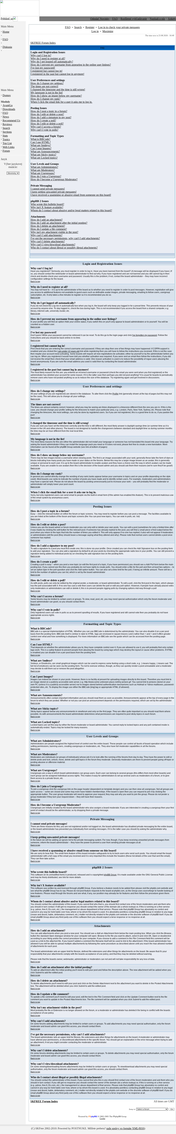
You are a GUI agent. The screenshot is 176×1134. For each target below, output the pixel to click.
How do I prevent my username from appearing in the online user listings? (71, 64)
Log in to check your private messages (119, 27)
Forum (6, 150)
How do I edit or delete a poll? (47, 123)
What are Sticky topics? (43, 154)
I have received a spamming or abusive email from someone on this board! (71, 194)
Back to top (35, 281)
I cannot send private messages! (48, 188)
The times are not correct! (44, 86)
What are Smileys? (41, 145)
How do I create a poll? (43, 120)
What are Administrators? (44, 167)
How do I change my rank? (45, 98)
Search (6, 128)
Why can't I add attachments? (46, 235)
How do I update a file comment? (49, 229)
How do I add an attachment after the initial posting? (59, 222)
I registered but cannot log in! (46, 70)
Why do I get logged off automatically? (52, 61)
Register (89, 27)
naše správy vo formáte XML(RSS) (125, 1128)
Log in (95, 31)
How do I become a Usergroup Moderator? (54, 179)
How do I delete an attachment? (48, 225)
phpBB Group (110, 875)
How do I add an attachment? (47, 219)
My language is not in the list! (47, 92)
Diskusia (7, 46)
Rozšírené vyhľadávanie (133, 18)
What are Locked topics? (44, 157)
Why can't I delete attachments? (48, 241)
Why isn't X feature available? (47, 207)
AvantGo (8, 105)
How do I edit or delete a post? (47, 114)
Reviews (7, 124)
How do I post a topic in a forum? (49, 111)
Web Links (8, 147)
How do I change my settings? (47, 83)
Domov (7, 95)
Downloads (9, 109)
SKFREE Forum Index (43, 42)
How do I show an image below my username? (56, 95)
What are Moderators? (43, 170)
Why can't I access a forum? (46, 126)
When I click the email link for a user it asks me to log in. (61, 101)
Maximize (107, 31)
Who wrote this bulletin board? (47, 204)
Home (6, 31)
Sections (7, 131)
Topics (6, 139)
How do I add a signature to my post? (51, 117)
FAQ (115, 18)
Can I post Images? (41, 148)
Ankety (172, 18)
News (6, 116)
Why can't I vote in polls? (44, 129)
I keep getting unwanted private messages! (53, 191)
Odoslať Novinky (99, 18)
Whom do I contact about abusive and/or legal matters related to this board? (71, 210)
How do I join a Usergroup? (46, 176)
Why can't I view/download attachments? (53, 244)
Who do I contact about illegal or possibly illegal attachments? (64, 247)
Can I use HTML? (41, 142)
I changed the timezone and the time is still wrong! (58, 89)
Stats (5, 135)
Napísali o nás (157, 18)
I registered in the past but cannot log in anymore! (57, 74)
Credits (102, 1118)
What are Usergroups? (43, 173)
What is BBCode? (40, 139)
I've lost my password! (43, 67)
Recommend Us (11, 120)
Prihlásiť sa (7, 18)
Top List (7, 143)
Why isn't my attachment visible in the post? (54, 232)
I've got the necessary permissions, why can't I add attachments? (65, 238)
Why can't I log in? (41, 55)
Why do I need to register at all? (48, 58)
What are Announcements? (45, 151)
